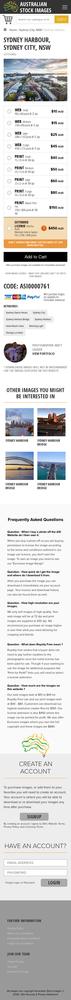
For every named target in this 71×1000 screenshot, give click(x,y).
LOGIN (54, 882)
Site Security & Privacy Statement (39, 994)
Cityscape (10, 54)
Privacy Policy (15, 928)
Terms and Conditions (20, 933)
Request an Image (18, 971)
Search (61, 19)
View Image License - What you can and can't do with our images (35, 275)
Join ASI (12, 966)
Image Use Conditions (20, 943)
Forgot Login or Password (20, 882)
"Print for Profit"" (17, 673)
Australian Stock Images (35, 7)
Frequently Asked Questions (24, 938)
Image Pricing (15, 961)
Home (13, 30)
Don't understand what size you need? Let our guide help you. (36, 244)
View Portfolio (43, 353)
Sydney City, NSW (30, 30)
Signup (34, 816)
